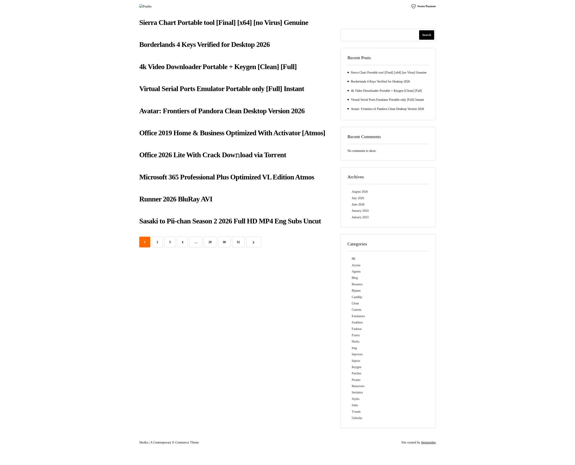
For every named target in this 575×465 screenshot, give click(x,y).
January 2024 (360, 210)
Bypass (356, 290)
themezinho (428, 442)
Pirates (356, 380)
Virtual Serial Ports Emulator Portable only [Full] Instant (221, 89)
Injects (356, 360)
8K (354, 258)
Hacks (355, 341)
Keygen (356, 367)
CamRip (357, 297)
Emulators (358, 316)
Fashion (357, 329)
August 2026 (360, 191)
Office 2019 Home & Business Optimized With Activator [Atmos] (232, 133)
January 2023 (360, 217)
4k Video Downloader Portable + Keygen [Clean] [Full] (218, 67)
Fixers (356, 335)
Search (426, 35)
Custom (356, 309)
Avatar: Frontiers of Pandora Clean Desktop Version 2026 (222, 111)
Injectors (357, 354)
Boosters (357, 284)
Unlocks (357, 418)
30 (224, 242)
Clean (355, 303)
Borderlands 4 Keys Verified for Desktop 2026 (204, 44)
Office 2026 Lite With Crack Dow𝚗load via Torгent (212, 155)
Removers (358, 386)
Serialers (357, 392)
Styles (355, 399)
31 (238, 242)
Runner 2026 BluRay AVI (175, 199)
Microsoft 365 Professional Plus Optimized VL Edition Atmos (226, 177)
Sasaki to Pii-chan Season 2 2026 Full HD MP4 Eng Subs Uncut (230, 221)
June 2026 (358, 204)
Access (356, 265)
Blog (355, 277)
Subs (355, 405)
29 (210, 242)
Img (354, 348)
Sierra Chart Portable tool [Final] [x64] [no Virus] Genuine (223, 22)
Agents (356, 271)
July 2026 (358, 198)
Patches (356, 373)
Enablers (357, 322)
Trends (356, 411)
